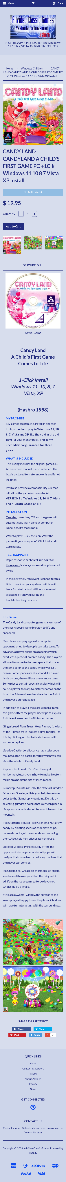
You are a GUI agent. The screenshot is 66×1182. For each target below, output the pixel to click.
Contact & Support (33, 1068)
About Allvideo (33, 1078)
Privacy (33, 1083)
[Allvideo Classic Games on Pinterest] (33, 1108)
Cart (60, 3)
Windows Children (32, 68)
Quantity (9, 213)
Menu (10, 3)
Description (32, 265)
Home (9, 68)
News (33, 1089)
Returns (33, 1073)
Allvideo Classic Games (36, 1148)
